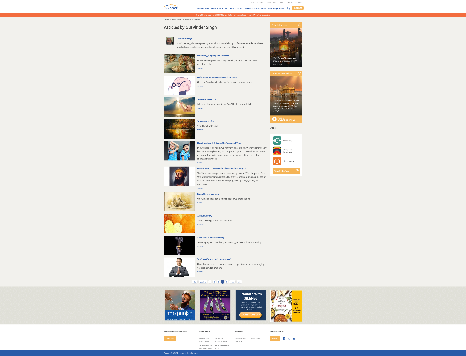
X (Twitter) (289, 339)
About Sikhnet (204, 338)
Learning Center (276, 8)
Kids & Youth (236, 8)
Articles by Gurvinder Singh (192, 19)
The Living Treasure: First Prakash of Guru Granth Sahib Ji (248, 15)
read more (200, 68)
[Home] (171, 8)
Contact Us (219, 338)
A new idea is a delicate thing (210, 237)
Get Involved (255, 338)
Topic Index (239, 341)
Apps (281, 2)
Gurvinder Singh (184, 38)
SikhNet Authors (176, 19)
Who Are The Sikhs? (256, 2)
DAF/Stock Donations (294, 2)
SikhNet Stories (288, 161)
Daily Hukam (271, 2)
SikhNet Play (203, 8)
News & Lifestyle (219, 8)
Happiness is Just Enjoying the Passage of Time (219, 142)
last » (239, 282)
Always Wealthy (204, 215)
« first (194, 282)
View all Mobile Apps (281, 171)
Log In (217, 348)
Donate (298, 8)
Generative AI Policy (206, 345)
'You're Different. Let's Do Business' (214, 259)
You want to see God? (207, 99)
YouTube (294, 339)
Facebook (284, 338)
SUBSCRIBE (170, 338)
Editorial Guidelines (222, 345)
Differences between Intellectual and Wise (217, 77)
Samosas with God (205, 121)
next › (232, 282)
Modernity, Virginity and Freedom (213, 55)
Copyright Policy (221, 341)
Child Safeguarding (206, 348)
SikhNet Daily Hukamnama (287, 151)
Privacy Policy (204, 341)
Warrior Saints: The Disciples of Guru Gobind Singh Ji (221, 168)
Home (166, 19)
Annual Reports (240, 338)
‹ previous (203, 282)
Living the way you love (208, 193)
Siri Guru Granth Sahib (255, 8)
